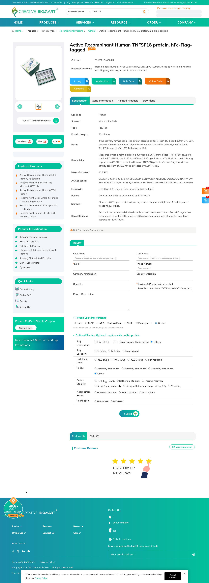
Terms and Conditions (23, 561)
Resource (78, 526)
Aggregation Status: (83, 393)
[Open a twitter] (18, 551)
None (79, 323)
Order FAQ (25, 295)
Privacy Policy (41, 578)
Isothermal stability (129, 380)
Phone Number (144, 263)
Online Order (156, 81)
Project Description (83, 294)
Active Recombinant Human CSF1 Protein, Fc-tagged (38, 172)
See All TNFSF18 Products (36, 120)
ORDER (152, 22)
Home (18, 30)
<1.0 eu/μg (103, 359)
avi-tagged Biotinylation (135, 342)
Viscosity (176, 386)
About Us (25, 307)
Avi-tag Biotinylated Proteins (35, 258)
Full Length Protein (30, 246)
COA (55, 141)
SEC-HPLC (118, 401)
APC (101, 323)
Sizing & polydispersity (109, 386)
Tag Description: (83, 343)
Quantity (78, 284)
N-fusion (115, 350)
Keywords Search (76, 11)
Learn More (125, 2)
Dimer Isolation (129, 392)
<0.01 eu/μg (136, 359)
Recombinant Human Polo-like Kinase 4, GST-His (36, 179)
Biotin (130, 323)
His (99, 342)
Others (92, 30)
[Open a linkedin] (23, 551)
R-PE (91, 323)
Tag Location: (82, 352)
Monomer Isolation (107, 392)
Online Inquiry (27, 289)
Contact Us (48, 532)
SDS (40, 141)
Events (23, 301)
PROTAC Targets (29, 241)
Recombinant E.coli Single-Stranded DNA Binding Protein (39, 195)
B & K (161, 386)
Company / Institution (84, 273)
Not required (155, 359)
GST (107, 342)
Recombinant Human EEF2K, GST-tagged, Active (38, 210)
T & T (102, 380)
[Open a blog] (28, 551)
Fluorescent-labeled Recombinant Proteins (38, 252)
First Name (79, 253)
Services (47, 526)
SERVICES (83, 22)
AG (113, 380)
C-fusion (101, 350)
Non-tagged (132, 350)
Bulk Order (129, 81)
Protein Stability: (81, 382)
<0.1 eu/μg (119, 359)
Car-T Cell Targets (29, 262)
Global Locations (122, 539)
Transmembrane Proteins (33, 236)
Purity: (80, 367)
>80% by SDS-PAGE (108, 368)
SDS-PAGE (102, 401)
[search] (144, 11)
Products (17, 526)
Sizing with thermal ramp (139, 386)
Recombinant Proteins (71, 30)
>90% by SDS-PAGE (135, 368)
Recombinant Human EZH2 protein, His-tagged (39, 202)
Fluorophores (145, 323)
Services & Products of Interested (155, 284)
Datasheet (21, 141)
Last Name (142, 253)
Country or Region (146, 273)
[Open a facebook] (13, 551)
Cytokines (25, 267)
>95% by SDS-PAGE (162, 368)
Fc (116, 342)
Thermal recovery (153, 380)
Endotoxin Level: (82, 361)
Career (77, 532)
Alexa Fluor (115, 323)
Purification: (83, 400)
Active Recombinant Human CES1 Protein (38, 187)
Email (77, 263)
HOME (18, 22)
